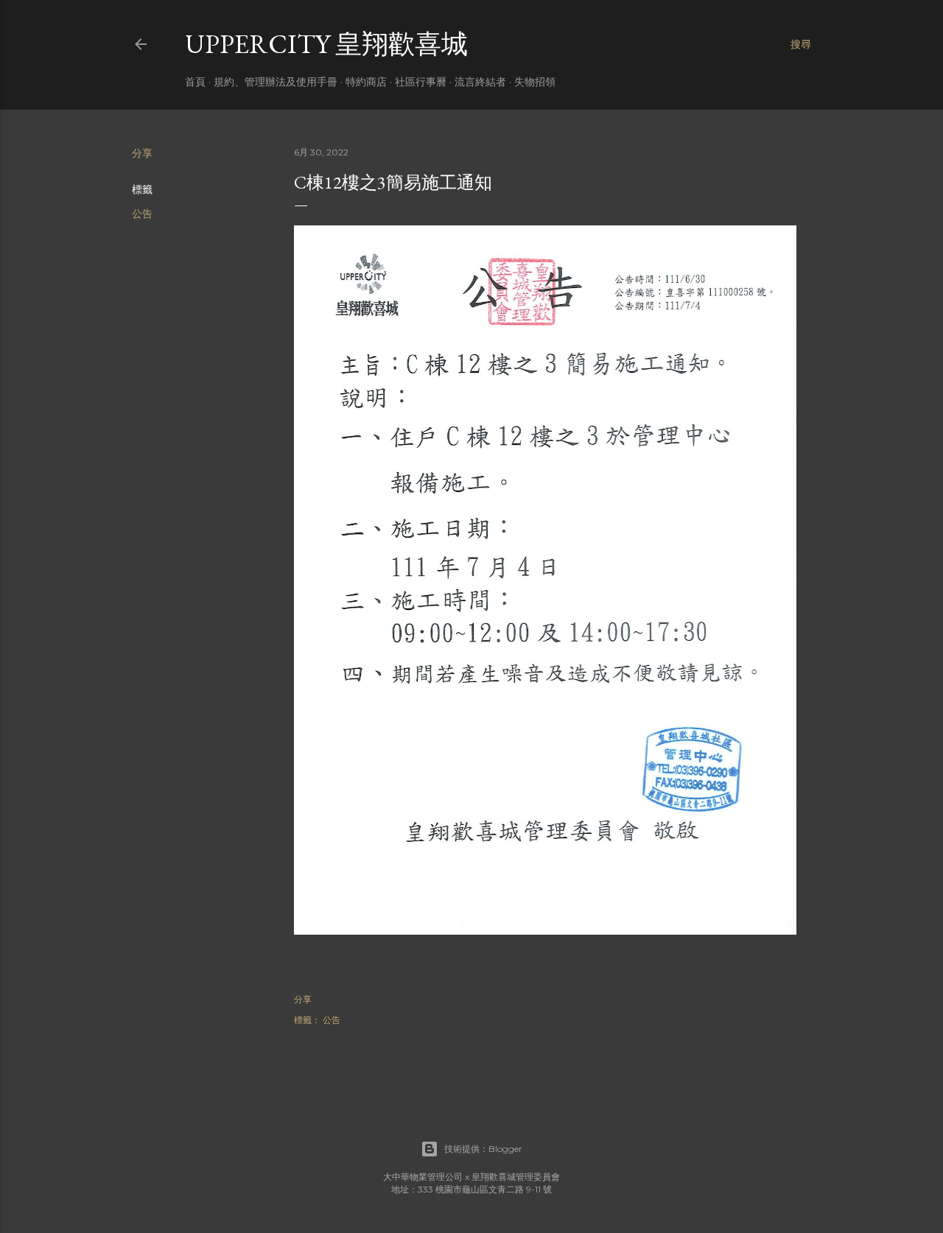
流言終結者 (480, 81)
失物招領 (534, 81)
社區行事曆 (420, 81)
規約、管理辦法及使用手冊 (275, 81)
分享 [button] (142, 153)
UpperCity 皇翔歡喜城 (326, 44)
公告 (142, 213)
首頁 (195, 81)
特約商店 (366, 81)
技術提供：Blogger (483, 1148)
